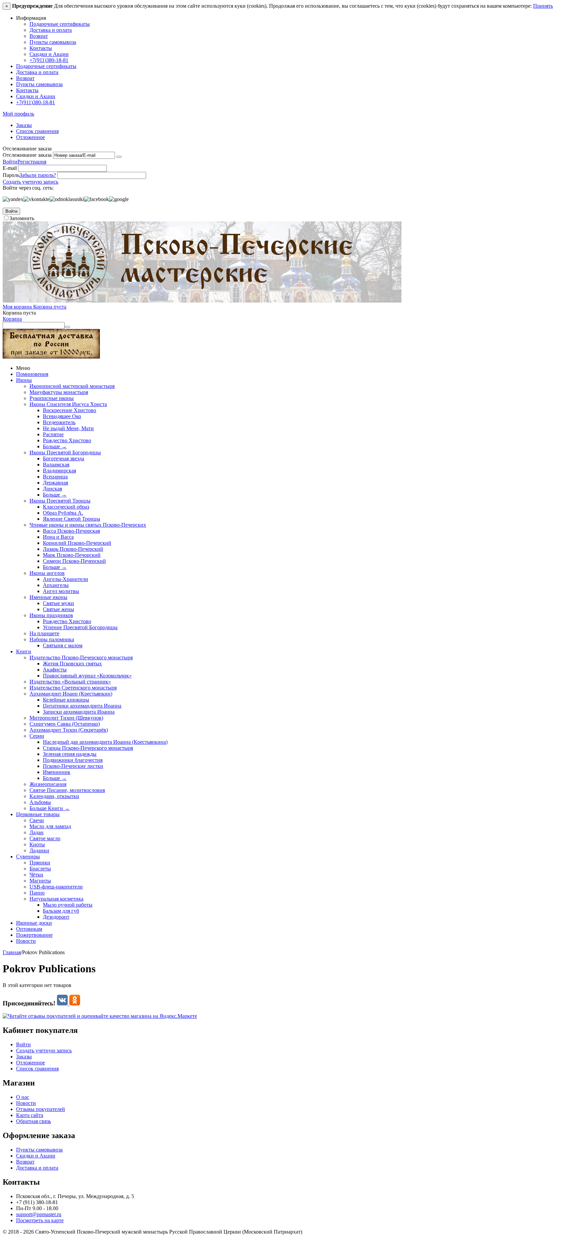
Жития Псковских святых (72, 663)
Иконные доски (34, 923)
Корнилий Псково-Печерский (77, 543)
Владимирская (59, 470)
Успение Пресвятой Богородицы (80, 627)
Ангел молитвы (61, 591)
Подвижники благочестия (73, 760)
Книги (23, 651)
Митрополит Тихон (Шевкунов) (66, 718)
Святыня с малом (62, 645)
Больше (55, 446)
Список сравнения (37, 131)
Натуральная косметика (56, 899)
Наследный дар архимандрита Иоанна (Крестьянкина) (105, 742)
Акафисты (55, 669)
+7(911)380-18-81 (48, 60)
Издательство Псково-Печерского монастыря (81, 657)
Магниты (40, 880)
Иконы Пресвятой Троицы (59, 501)
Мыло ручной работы (67, 905)
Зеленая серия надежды (69, 754)
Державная (55, 482)
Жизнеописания (47, 784)
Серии (36, 736)
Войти (10, 162)
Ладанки (39, 850)
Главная (12, 952)
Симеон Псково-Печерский (74, 561)
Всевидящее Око (62, 416)
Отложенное (30, 137)
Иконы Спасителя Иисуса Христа (68, 404)
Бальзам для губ (61, 911)
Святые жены (58, 609)
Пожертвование (34, 935)
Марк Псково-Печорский (72, 555)
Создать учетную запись (30, 182)
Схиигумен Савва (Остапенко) (64, 724)
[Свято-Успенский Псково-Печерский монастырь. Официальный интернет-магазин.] (202, 301)
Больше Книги (49, 808)
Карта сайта (29, 1115)
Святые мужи (58, 603)
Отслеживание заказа (27, 155)
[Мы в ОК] (74, 1003)
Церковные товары (38, 814)
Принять (543, 6)
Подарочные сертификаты (59, 24)
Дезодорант (56, 917)
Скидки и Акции (49, 54)
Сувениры (28, 856)
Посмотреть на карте (40, 1220)
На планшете (44, 633)
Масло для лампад (50, 826)
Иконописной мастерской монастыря (72, 386)
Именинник (56, 772)
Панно (37, 893)
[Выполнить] (119, 157)
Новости (26, 941)
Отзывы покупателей (40, 1109)
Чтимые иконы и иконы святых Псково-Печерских (87, 525)
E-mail (10, 168)
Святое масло (44, 838)
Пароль (11, 175)
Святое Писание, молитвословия (67, 790)
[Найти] (67, 327)
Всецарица (55, 476)
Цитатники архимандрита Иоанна (82, 706)
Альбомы (40, 802)
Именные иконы (48, 597)
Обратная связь (33, 1121)
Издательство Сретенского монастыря (73, 688)
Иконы (24, 380)
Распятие (53, 434)
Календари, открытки (54, 796)
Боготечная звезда (63, 458)
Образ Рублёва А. (63, 513)
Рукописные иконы (51, 398)
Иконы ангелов (47, 573)
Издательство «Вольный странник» (70, 681)
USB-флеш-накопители (56, 887)
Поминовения (32, 374)
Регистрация (31, 162)
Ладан (36, 832)
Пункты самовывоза (52, 42)
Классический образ (66, 507)
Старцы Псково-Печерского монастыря (88, 748)
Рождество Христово (67, 440)
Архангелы (56, 585)
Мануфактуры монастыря (58, 392)
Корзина (12, 319)
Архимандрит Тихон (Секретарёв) (68, 730)
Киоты (37, 844)
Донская (52, 488)
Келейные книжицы (66, 700)
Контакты (40, 48)
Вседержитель (59, 422)
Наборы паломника (51, 639)
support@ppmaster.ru (38, 1214)
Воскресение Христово (69, 410)
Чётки (36, 874)
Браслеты (40, 868)
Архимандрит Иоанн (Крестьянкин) (70, 694)
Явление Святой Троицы (71, 519)
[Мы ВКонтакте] (63, 1003)
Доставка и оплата (50, 30)
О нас (22, 1097)
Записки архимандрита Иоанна (79, 712)
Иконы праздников (51, 615)
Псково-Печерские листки (73, 766)
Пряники (39, 862)
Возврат (38, 36)
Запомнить (21, 218)
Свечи (36, 820)
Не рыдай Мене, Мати (68, 428)
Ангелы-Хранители (65, 579)
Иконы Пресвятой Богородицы (65, 452)
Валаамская (56, 464)
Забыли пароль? (37, 175)
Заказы (24, 125)
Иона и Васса (58, 537)
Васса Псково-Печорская (71, 531)
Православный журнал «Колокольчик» (87, 675)
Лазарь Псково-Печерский (73, 549)
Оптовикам (29, 929)
